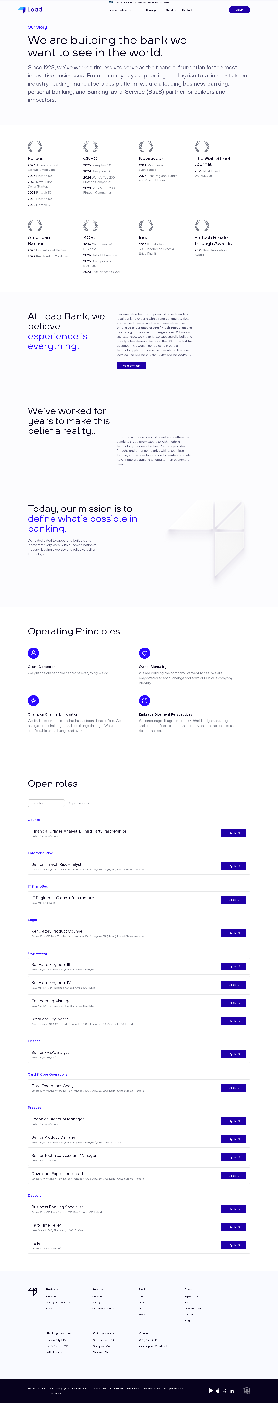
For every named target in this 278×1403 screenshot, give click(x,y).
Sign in (239, 9)
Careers (189, 1314)
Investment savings (103, 1308)
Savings (96, 1302)
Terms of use (99, 1388)
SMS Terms (55, 1393)
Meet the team (131, 365)
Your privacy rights (59, 1388)
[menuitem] (187, 10)
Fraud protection (80, 1388)
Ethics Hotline (134, 1388)
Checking (51, 1296)
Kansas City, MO (56, 1340)
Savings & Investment (58, 1302)
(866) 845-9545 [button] (148, 1340)
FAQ (187, 1302)
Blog (187, 1320)
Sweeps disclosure (173, 1388)
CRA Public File (116, 1388)
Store (142, 1314)
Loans (49, 1308)
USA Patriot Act (152, 1388)
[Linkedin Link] (232, 1390)
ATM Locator (54, 1352)
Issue (141, 1308)
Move (142, 1302)
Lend (141, 1296)
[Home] (30, 11)
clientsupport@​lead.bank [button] (153, 1346)
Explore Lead (192, 1296)
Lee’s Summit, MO (57, 1346)
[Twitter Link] (211, 1390)
